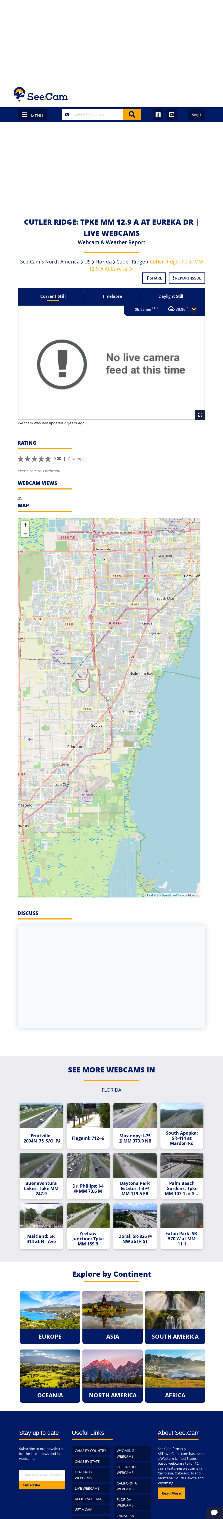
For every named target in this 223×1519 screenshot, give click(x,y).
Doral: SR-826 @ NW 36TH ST (135, 1239)
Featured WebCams (83, 1475)
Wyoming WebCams (125, 1453)
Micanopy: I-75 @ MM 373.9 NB (135, 1138)
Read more (171, 1493)
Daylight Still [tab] (171, 296)
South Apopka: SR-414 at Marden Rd (182, 1138)
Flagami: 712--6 (88, 1138)
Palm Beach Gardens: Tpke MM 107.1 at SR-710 (182, 1188)
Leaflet (151, 895)
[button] (194, 310)
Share (155, 278)
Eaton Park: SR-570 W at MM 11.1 (182, 1239)
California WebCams (127, 1486)
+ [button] (25, 525)
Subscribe (31, 1485)
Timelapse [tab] (112, 296)
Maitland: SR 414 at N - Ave (41, 1239)
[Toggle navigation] (202, 94)
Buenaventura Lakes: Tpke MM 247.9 (41, 1188)
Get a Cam (83, 1509)
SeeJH (196, 114)
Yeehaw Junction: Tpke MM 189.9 (88, 1239)
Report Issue (187, 278)
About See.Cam (88, 1498)
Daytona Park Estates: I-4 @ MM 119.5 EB (135, 1188)
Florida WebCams (125, 1502)
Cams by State (87, 1461)
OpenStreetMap (172, 895)
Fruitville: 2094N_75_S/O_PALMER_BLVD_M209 (42, 1138)
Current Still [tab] (53, 296)
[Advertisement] (111, 41)
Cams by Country (90, 1450)
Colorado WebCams (126, 1469)
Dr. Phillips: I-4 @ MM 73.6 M (88, 1189)
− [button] (25, 533)
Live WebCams (87, 1488)
